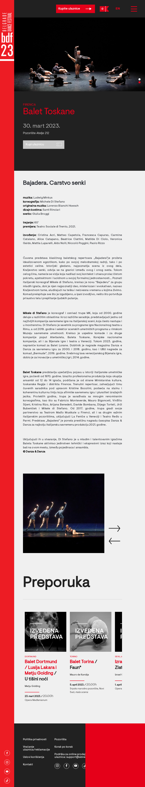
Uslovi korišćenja (33, 757)
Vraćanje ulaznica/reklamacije (36, 748)
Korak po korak (63, 747)
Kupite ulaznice (69, 8)
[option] (79, 54)
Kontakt (28, 764)
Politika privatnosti (35, 739)
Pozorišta (60, 739)
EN (118, 8)
